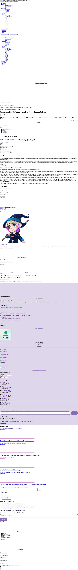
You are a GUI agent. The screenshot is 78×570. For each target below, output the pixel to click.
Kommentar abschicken (4, 279)
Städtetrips (6, 28)
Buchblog (4, 4)
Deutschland (7, 17)
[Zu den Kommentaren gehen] (8, 438)
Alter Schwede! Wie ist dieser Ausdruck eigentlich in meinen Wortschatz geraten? (16, 315)
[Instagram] (25, 74)
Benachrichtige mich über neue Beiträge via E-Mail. (10, 277)
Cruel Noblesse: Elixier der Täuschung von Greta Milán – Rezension (20, 455)
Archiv (1, 376)
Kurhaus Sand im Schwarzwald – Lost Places (10, 504)
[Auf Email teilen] (60, 206)
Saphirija (2, 244)
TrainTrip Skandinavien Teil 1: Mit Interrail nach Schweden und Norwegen (15, 505)
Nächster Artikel (3, 209)
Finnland (6, 20)
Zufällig (39, 344)
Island (6, 19)
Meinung (4, 131)
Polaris (2, 386)
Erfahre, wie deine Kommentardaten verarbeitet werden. (32, 281)
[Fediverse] (41, 83)
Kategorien (2, 374)
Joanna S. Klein (6, 142)
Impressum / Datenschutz (6, 499)
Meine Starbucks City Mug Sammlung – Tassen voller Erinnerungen (14, 506)
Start (39, 343)
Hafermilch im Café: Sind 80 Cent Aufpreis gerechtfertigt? (11, 309)
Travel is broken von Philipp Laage (10, 470)
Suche (12, 105)
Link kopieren (13, 207)
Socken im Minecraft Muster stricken (9, 503)
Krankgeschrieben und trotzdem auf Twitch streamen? (10, 320)
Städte (6, 12)
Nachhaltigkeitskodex (8, 16)
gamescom (3, 382)
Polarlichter (7, 11)
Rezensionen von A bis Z (9, 5)
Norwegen (6, 21)
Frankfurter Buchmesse (5, 390)
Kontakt (3, 498)
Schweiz (6, 59)
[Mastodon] (37, 83)
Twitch (3, 13)
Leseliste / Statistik (8, 6)
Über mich (4, 30)
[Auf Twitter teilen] (26, 206)
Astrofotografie (7, 9)
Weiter (42, 343)
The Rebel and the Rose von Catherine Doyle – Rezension (17, 441)
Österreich (6, 22)
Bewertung (5, 132)
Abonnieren (74, 412)
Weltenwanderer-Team (6, 534)
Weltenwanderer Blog (10, 565)
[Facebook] (8, 74)
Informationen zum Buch (7, 129)
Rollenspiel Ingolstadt (6, 497)
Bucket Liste (4, 29)
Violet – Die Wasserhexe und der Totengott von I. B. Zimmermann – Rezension (23, 484)
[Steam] (45, 83)
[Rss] (60, 74)
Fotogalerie (4, 8)
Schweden (6, 25)
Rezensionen (7, 107)
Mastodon (2, 521)
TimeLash (3, 394)
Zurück (36, 343)
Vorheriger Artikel (3, 208)
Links (3, 32)
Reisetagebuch (7, 15)
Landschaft (7, 10)
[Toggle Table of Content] (1, 127)
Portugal (6, 23)
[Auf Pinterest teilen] (43, 206)
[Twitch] (25, 83)
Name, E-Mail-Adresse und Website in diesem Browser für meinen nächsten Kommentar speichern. (19, 275)
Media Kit (4, 31)
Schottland (6, 24)
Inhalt (4, 130)
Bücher (6, 7)
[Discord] (8, 83)
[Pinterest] (43, 74)
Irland (6, 18)
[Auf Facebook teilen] (8, 206)
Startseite (4, 3)
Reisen (3, 14)
